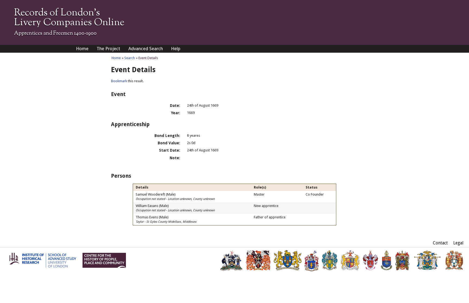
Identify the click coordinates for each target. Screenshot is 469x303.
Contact (440, 242)
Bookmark (119, 81)
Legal (458, 242)
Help (175, 48)
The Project (108, 48)
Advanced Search (145, 48)
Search (129, 58)
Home (82, 48)
